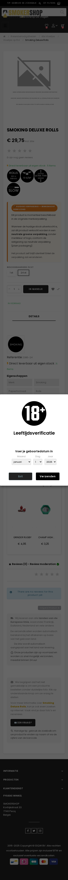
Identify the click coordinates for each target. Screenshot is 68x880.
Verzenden (48, 476)
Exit (20, 476)
